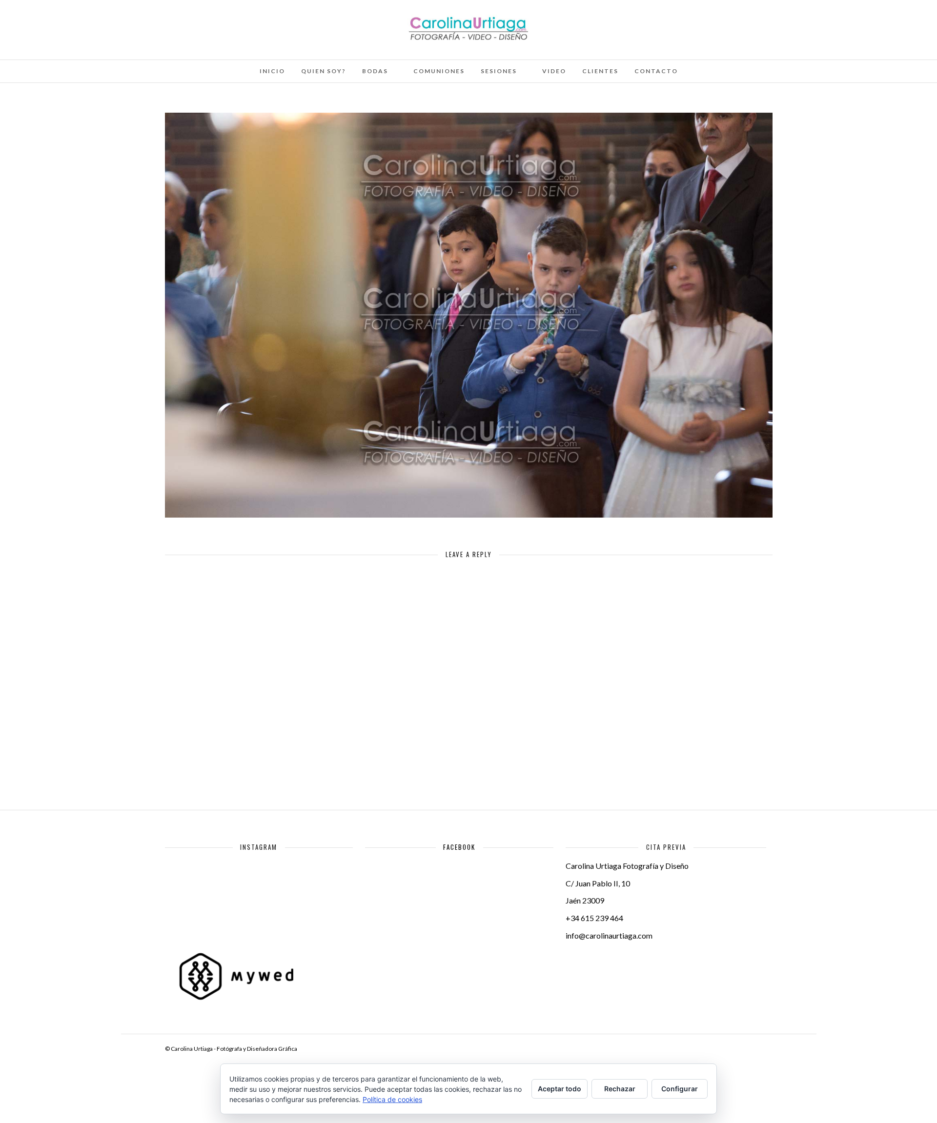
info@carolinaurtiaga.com (609, 935)
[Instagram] (113, 21)
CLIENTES (600, 71)
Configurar (679, 1088)
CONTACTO (656, 71)
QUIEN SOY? (323, 71)
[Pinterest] (100, 21)
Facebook (459, 847)
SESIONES (499, 71)
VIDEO (554, 71)
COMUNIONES (439, 71)
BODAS (375, 71)
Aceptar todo (559, 1088)
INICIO (272, 71)
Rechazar (619, 1088)
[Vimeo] (86, 21)
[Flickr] (73, 21)
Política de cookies (392, 1099)
